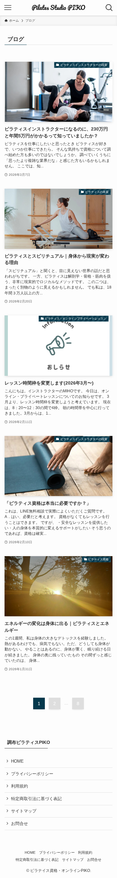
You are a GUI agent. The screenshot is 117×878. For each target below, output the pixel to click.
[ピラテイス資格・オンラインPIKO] (58, 8)
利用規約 (19, 786)
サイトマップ (23, 811)
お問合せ (19, 823)
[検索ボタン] (109, 8)
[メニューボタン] (8, 8)
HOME (17, 761)
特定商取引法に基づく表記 (36, 798)
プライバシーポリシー (32, 773)
